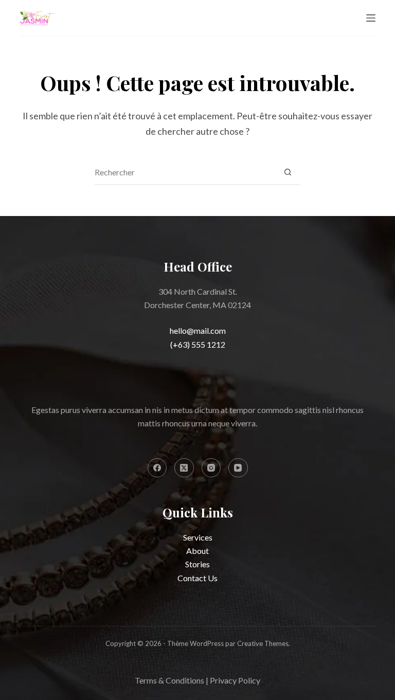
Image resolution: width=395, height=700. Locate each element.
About (197, 550)
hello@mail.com (198, 330)
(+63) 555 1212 (197, 344)
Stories (197, 564)
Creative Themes (263, 643)
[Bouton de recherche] (287, 172)
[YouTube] (238, 468)
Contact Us (197, 578)
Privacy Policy (235, 680)
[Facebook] (157, 468)
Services (197, 537)
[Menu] (370, 18)
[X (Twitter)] (184, 468)
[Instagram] (211, 468)
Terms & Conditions (169, 680)
